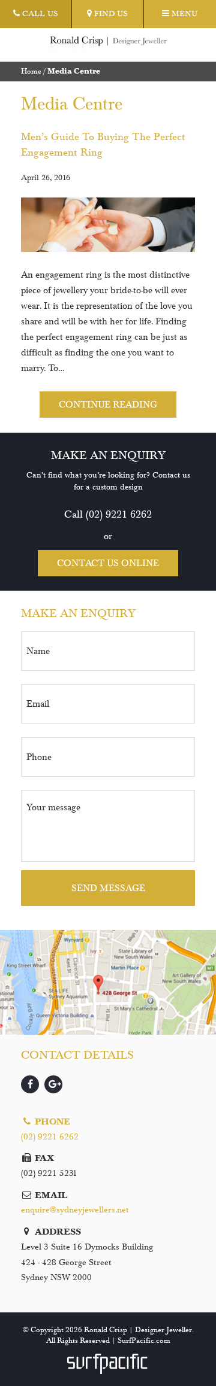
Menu (183, 14)
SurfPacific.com (144, 1340)
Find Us (110, 14)
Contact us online (108, 563)
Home (31, 71)
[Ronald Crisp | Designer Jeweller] (108, 44)
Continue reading (108, 404)
